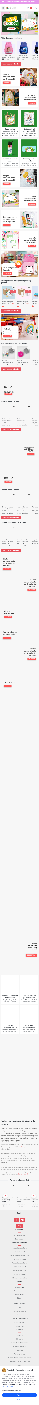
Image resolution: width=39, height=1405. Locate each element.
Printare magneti (19, 1291)
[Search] (36, 8)
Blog (19, 1226)
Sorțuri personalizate (19, 1270)
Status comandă (19, 1303)
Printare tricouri (19, 1294)
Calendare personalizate (19, 1278)
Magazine (19, 1339)
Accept (19, 1395)
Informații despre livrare (19, 1315)
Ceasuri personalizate (19, 1267)
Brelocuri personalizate (19, 1259)
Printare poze (19, 1287)
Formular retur (19, 1326)
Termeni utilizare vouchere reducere (19, 1358)
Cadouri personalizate (26, 1147)
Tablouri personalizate (19, 1263)
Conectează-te (19, 1239)
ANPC (19, 1365)
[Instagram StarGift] (22, 1220)
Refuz (19, 1400)
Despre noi (19, 1335)
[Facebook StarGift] (16, 1220)
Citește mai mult (23, 1174)
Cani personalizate (20, 1252)
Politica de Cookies (19, 1346)
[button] (18, 33)
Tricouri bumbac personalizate (19, 1255)
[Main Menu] (3, 8)
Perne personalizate (19, 1274)
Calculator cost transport (20, 1318)
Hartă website (19, 1350)
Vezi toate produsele (11, 64)
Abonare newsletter (19, 1311)
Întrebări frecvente (19, 1322)
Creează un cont (19, 1235)
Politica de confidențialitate (19, 1343)
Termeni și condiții (19, 1354)
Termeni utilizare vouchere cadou (19, 1361)
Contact (19, 1307)
